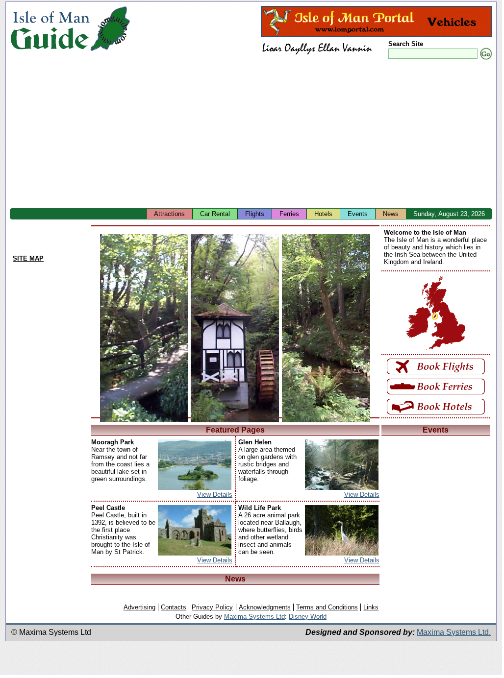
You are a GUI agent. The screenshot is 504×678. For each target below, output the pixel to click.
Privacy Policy (212, 607)
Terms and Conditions (327, 607)
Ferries (289, 214)
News (391, 214)
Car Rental (215, 214)
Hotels (323, 214)
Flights (254, 214)
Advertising (139, 607)
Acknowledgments (265, 607)
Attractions (169, 214)
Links (370, 607)
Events (358, 214)
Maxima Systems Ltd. (454, 632)
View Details (214, 494)
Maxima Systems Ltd (254, 616)
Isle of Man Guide (50, 28)
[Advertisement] (257, 134)
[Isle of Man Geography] (110, 51)
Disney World (308, 616)
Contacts (173, 607)
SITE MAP (28, 258)
